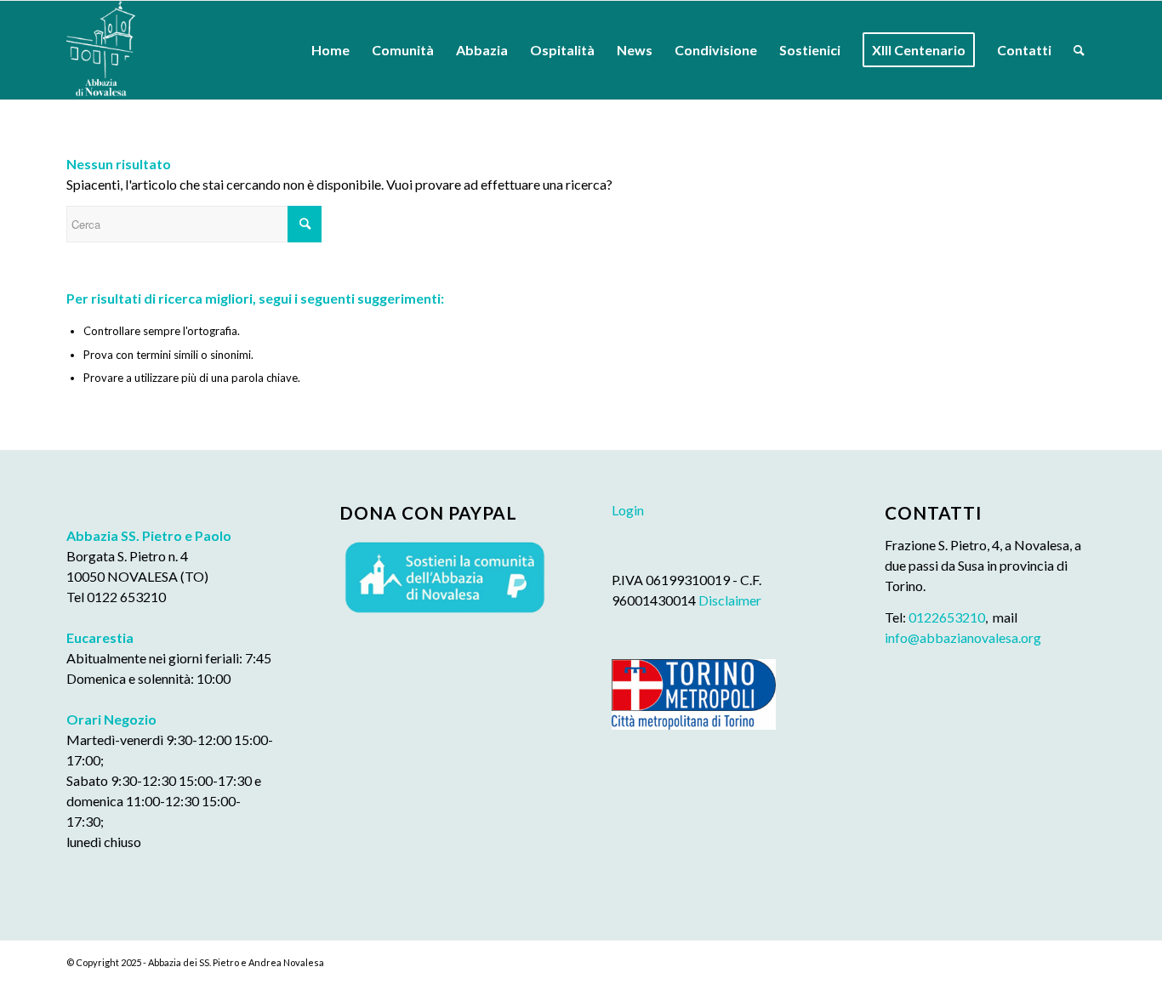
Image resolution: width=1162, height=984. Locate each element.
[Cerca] (1079, 50)
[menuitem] (330, 50)
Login (628, 510)
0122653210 (947, 617)
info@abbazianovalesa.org (963, 637)
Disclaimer (729, 600)
